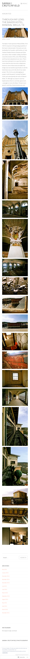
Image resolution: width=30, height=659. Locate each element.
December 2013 (6, 582)
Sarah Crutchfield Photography (15, 640)
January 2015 (5, 572)
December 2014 (6, 576)
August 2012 (5, 599)
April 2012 (4, 606)
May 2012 (4, 602)
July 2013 (4, 586)
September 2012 (6, 596)
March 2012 (5, 609)
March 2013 (5, 592)
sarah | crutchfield (11, 4)
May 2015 (4, 569)
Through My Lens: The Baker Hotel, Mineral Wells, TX (13, 22)
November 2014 (5, 579)
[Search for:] (10, 557)
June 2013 (4, 589)
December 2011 (6, 612)
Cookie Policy (5, 652)
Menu (25, 3)
